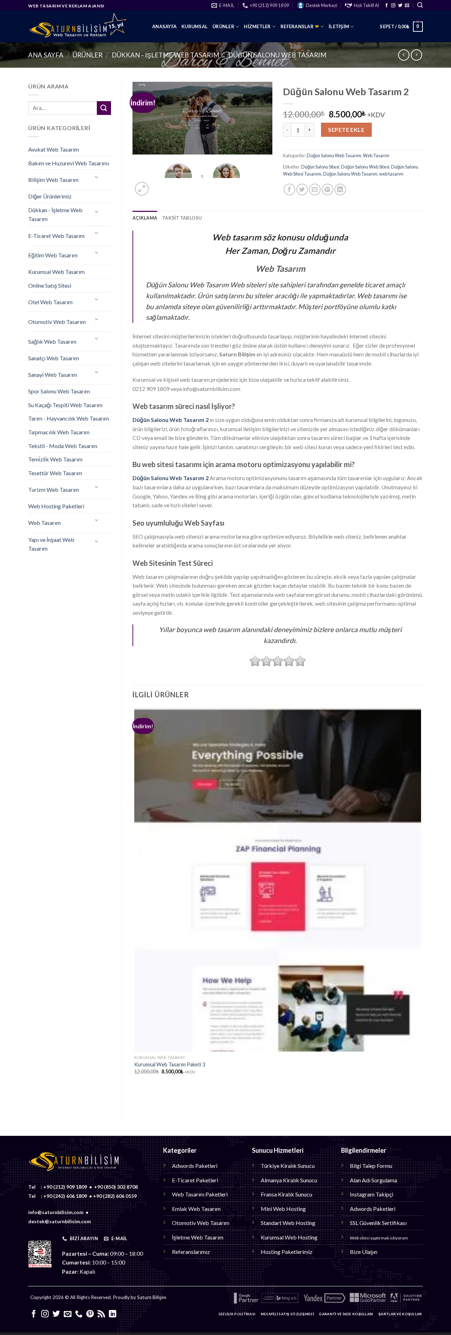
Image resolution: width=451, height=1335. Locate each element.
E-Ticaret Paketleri (195, 1180)
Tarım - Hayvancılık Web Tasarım (68, 418)
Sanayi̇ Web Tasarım (52, 374)
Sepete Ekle (346, 129)
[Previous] (136, 1099)
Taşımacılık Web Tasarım (58, 432)
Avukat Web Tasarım (53, 149)
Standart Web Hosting (288, 1222)
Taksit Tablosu (182, 218)
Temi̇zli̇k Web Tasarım (55, 459)
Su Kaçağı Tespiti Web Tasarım (65, 405)
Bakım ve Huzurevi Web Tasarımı (68, 163)
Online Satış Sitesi (49, 285)
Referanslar (299, 26)
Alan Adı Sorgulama (373, 1180)
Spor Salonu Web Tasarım (59, 391)
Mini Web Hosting (283, 1208)
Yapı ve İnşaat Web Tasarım (51, 544)
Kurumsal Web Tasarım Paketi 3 (169, 1064)
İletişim (339, 26)
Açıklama (144, 218)
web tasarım (391, 174)
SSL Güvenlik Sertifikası (378, 1222)
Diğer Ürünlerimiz (50, 196)
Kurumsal (194, 26)
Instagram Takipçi (371, 1194)
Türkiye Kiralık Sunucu (288, 1165)
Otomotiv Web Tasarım (57, 321)
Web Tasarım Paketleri (200, 1194)
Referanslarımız (191, 1251)
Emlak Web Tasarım (196, 1208)
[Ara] (420, 5)
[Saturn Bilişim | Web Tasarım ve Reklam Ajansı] (85, 26)
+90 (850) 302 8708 (116, 1187)
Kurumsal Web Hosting (289, 1237)
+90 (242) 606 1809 (65, 1196)
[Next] (159, 185)
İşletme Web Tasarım (197, 1237)
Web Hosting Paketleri (56, 506)
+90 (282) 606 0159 (115, 1196)
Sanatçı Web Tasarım (53, 358)
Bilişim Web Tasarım (53, 179)
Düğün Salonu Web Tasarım (277, 55)
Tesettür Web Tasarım (55, 473)
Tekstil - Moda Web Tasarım (62, 445)
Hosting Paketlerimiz (287, 1251)
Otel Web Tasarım (50, 302)
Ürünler (223, 26)
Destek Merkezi (321, 5)
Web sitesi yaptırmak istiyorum (379, 1238)
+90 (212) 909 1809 (65, 1187)
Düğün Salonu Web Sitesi (365, 167)
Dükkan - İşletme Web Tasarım (165, 55)
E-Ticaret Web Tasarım (56, 235)
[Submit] (104, 108)
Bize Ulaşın (363, 1251)
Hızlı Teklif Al (366, 5)
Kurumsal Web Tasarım (56, 271)
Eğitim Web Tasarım (53, 255)
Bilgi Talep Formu (371, 1165)
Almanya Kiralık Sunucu (289, 1180)
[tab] (144, 218)
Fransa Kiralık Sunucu (286, 1194)
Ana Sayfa (45, 55)
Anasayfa (164, 26)
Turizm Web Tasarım (53, 489)
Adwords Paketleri (194, 1165)
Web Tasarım (44, 522)
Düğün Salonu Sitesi (320, 167)
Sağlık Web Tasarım (52, 341)
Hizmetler (257, 26)
